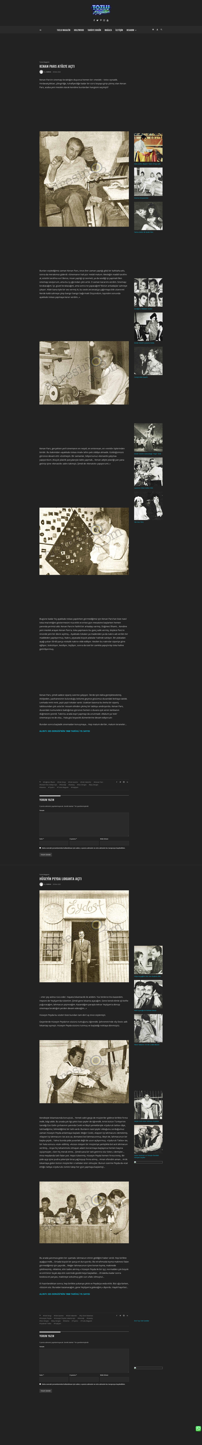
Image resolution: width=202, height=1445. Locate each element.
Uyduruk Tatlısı (46, 1323)
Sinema (43, 787)
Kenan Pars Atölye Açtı (49, 785)
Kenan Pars (99, 782)
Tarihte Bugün (94, 30)
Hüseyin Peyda (46, 1318)
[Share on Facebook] (116, 782)
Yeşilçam (75, 787)
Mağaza (108, 30)
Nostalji (63, 785)
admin (48, 72)
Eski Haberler (86, 782)
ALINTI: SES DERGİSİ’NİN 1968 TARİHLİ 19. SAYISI (64, 731)
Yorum (41, 810)
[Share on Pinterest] (123, 782)
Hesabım (130, 30)
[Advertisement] (101, 43)
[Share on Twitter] (120, 782)
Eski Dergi (62, 782)
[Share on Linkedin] (127, 782)
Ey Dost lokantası (86, 1316)
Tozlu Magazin (63, 30)
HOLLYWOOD (79, 30)
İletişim (119, 30)
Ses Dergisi (82, 785)
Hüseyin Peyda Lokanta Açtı (65, 1318)
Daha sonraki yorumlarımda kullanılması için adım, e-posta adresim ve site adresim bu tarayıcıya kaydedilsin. (83, 848)
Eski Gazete (73, 782)
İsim (41, 839)
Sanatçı (72, 785)
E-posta (73, 839)
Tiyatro (51, 787)
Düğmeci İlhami (49, 782)
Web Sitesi (104, 839)
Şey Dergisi (94, 785)
